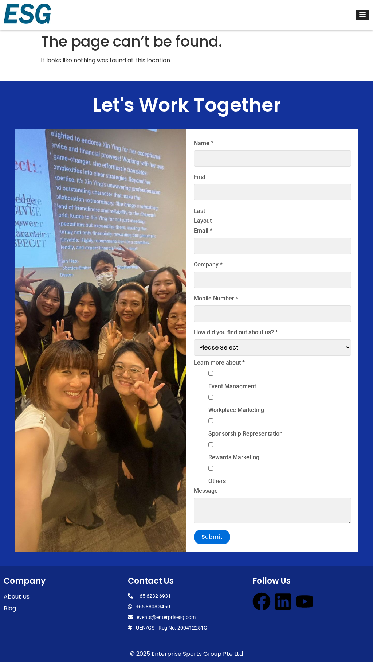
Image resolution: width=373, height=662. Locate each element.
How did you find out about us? (236, 332)
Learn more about (219, 363)
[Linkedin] (283, 601)
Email (203, 231)
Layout (203, 221)
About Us (17, 596)
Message (206, 491)
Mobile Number (216, 298)
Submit (212, 537)
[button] (362, 15)
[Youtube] (304, 601)
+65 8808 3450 (153, 607)
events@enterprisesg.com (166, 617)
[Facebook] (261, 601)
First (199, 177)
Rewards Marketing (233, 457)
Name (203, 143)
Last (199, 211)
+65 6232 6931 (154, 596)
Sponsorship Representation (245, 434)
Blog (10, 608)
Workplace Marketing (236, 410)
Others (217, 481)
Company (208, 265)
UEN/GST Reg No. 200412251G (171, 628)
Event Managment (232, 386)
